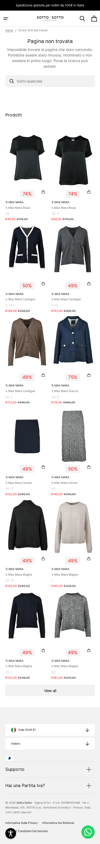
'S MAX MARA (14, 202)
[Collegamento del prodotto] (27, 177)
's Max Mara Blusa (17, 208)
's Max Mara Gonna (18, 483)
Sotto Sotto (24, 802)
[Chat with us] (88, 832)
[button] (6, 18)
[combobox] (50, 81)
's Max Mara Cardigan (20, 299)
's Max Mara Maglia (18, 574)
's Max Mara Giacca (64, 391)
